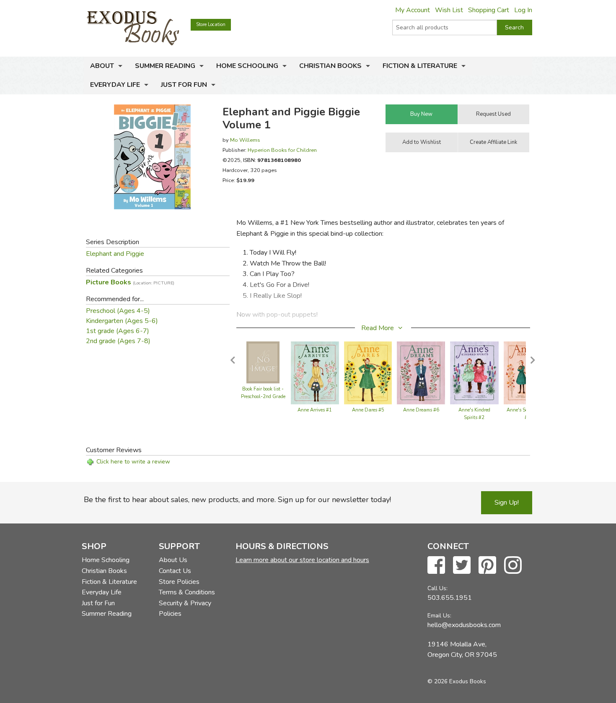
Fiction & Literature (420, 65)
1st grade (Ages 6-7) (117, 331)
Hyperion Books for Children (282, 150)
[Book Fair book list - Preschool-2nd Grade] (263, 362)
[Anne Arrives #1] (315, 372)
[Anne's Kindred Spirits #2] (474, 372)
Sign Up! (506, 502)
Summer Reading (165, 65)
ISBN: (272, 160)
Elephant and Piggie (115, 253)
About (102, 65)
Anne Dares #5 (368, 410)
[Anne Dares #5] (368, 372)
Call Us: (437, 588)
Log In (523, 10)
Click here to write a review (133, 462)
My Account (412, 10)
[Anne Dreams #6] (421, 372)
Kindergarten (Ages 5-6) (122, 320)
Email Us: (439, 616)
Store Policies (179, 581)
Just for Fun (184, 84)
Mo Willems (245, 139)
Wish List (449, 10)
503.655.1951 (449, 597)
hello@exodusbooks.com (464, 625)
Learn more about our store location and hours (302, 560)
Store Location (210, 24)
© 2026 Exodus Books (456, 681)
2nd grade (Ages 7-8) (118, 341)
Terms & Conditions (187, 592)
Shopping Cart (488, 10)
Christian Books (330, 65)
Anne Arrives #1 (315, 410)
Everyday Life (115, 84)
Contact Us (175, 570)
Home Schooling (247, 65)
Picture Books (130, 282)
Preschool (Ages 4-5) (118, 310)
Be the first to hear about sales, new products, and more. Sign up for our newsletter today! (237, 500)
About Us (173, 560)
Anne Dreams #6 (421, 410)
